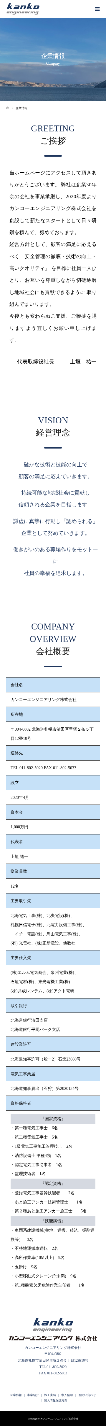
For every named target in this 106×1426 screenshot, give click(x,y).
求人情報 (67, 1395)
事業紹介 (33, 1395)
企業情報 (16, 1395)
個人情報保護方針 (55, 1400)
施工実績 (50, 1395)
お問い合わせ (87, 1395)
